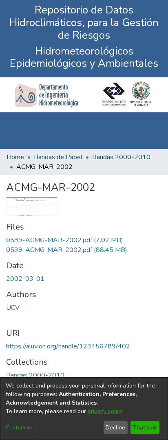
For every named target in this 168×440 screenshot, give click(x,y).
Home (15, 157)
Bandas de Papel (58, 157)
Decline (115, 427)
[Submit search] (124, 131)
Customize (19, 427)
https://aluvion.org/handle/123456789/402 (68, 346)
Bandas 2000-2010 (121, 157)
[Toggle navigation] (150, 130)
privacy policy (105, 411)
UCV (13, 307)
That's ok (145, 427)
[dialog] (84, 408)
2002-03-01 (25, 278)
